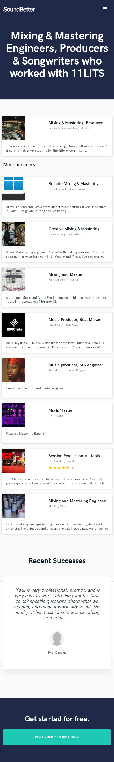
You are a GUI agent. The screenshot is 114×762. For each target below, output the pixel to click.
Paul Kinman (57, 653)
